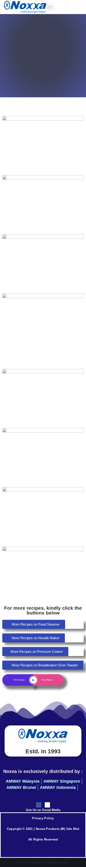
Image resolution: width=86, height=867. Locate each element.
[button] (61, 7)
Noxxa (23, 862)
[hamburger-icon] (49, 7)
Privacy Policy (43, 818)
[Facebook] (38, 805)
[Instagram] (47, 805)
